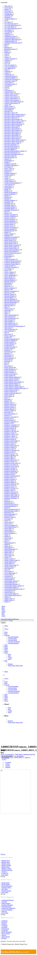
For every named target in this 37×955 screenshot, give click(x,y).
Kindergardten (8, 256)
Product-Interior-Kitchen (11, 383)
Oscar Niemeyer (9, 331)
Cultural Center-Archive (11, 93)
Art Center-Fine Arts (10, 23)
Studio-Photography (10, 549)
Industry (6, 232)
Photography (8, 355)
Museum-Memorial (9, 299)
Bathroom (7, 47)
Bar (5, 46)
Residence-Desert (9, 439)
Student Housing (9, 543)
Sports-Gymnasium (9, 525)
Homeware (7, 197)
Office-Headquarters (10, 318)
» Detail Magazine (6, 906)
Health (6, 189)
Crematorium (8, 90)
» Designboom (5, 929)
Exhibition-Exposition (10, 165)
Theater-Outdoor (9, 566)
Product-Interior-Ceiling (11, 378)
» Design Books (5, 884)
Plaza (5, 363)
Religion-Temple (9, 410)
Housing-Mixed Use (10, 222)
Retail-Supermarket (9, 514)
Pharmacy (7, 353)
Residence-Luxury (9, 453)
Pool (5, 364)
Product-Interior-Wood (10, 390)
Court (6, 87)
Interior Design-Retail (10, 251)
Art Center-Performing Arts (12, 28)
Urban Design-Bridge (10, 593)
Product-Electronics (9, 369)
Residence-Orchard (9, 468)
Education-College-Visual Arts (13, 141)
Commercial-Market (10, 77)
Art (5, 20)
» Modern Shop (5, 867)
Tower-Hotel (8, 571)
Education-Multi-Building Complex (14, 151)
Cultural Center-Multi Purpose (12, 101)
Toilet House (8, 568)
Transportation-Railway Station (13, 586)
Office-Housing (8, 320)
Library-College (8, 273)
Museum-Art (8, 292)
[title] (1, 388)
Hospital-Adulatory (9, 200)
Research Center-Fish (10, 417)
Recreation (7, 399)
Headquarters (8, 187)
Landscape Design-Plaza (11, 262)
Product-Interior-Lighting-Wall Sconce (15, 388)
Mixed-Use (7, 286)
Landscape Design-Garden (11, 261)
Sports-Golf (7, 523)
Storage (6, 539)
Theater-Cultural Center (11, 560)
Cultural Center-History (11, 98)
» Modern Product (6, 865)
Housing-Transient (9, 229)
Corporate (7, 85)
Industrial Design (9, 230)
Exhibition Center (9, 163)
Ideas (3, 608)
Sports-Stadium (8, 531)
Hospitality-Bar (8, 203)
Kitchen (6, 257)
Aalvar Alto (7, 7)
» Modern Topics (5, 863)
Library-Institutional (10, 275)
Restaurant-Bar (8, 503)
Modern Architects (9, 288)
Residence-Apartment (10, 426)
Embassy (6, 159)
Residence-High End (10, 445)
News (3, 609)
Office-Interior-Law (10, 323)
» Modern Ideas (5, 862)
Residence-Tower (9, 485)
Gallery (6, 176)
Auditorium (7, 34)
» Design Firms (5, 883)
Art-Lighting (7, 30)
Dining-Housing (9, 108)
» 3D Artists (4, 889)
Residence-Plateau (9, 472)
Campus (6, 57)
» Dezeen (3, 935)
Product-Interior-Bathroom (11, 377)
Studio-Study (8, 552)
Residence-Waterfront (10, 493)
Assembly (7, 33)
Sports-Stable (8, 530)
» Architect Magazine (7, 905)
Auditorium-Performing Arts (12, 42)
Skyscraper (7, 519)
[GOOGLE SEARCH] (1, 386)
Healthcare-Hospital (10, 192)
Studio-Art (7, 546)
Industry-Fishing (9, 234)
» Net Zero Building (6, 909)
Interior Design (8, 240)
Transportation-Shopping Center (13, 589)
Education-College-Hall (11, 127)
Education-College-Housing (12, 130)
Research (7, 415)
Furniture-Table (8, 175)
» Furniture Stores (6, 887)
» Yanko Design (5, 936)
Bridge (6, 50)
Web (3, 614)
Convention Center (9, 84)
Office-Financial (9, 316)
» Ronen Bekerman (6, 932)
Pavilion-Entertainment (10, 339)
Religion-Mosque (9, 409)
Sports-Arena (8, 522)
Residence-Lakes (9, 449)
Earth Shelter (8, 109)
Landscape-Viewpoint (10, 267)
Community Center (9, 81)
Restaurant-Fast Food (10, 504)
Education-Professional (10, 152)
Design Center (8, 106)
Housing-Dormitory (10, 219)
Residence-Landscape (10, 450)
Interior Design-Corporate (11, 245)
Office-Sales (7, 328)
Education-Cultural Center (11, 143)
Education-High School (11, 146)
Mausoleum (7, 283)
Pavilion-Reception (9, 347)
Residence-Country (9, 437)
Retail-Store (7, 512)
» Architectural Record (7, 900)
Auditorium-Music (9, 41)
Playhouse (7, 361)
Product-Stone (8, 394)
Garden (6, 178)
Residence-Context (9, 434)
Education (7, 111)
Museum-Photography (10, 302)
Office (6, 312)
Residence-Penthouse (10, 471)
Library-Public (8, 277)
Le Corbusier (8, 269)
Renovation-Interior (9, 414)
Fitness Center (8, 168)
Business (6, 52)
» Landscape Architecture (8, 908)
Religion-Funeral (9, 407)
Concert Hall (8, 82)
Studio (6, 544)
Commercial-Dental (9, 76)
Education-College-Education (12, 122)
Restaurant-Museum (10, 506)
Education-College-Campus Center (14, 120)
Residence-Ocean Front (11, 463)
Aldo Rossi (7, 11)
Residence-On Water (10, 464)
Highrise (6, 195)
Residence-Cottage (9, 436)
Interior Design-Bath (10, 242)
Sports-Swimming (9, 533)
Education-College (9, 113)
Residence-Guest (9, 444)
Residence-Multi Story (10, 460)
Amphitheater (8, 14)
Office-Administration (10, 315)
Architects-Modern (9, 19)
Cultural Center (8, 92)
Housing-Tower (8, 226)
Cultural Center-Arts (10, 95)
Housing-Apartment (10, 216)
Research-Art (8, 418)
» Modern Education (6, 870)
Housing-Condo (8, 218)
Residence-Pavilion (9, 469)
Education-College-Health (11, 128)
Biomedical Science (10, 49)
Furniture (7, 171)
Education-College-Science (12, 136)
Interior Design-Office (10, 248)
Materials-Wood (8, 281)
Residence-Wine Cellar (10, 495)
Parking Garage (8, 335)
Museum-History (9, 297)
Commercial (7, 74)
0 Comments (5, 758)
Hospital (6, 199)
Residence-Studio (9, 482)
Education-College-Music (11, 133)
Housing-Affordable (10, 214)
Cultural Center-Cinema (11, 97)
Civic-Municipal (9, 68)
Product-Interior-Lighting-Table (13, 386)
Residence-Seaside (9, 479)
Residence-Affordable (10, 425)
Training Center (8, 578)
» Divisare (4, 938)
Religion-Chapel (9, 404)
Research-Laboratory (10, 421)
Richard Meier (8, 515)
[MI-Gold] (7, 6)
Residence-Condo (9, 433)
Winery (6, 601)
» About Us (4, 871)
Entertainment (8, 160)
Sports (6, 520)
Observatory (7, 310)
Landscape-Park (8, 265)
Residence (7, 423)
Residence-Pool (8, 474)
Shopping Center (9, 517)
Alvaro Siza (7, 12)
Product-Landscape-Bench (11, 393)
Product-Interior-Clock (10, 380)
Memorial (7, 285)
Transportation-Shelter (10, 587)
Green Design (8, 184)
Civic (5, 63)
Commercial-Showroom (11, 79)
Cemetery (7, 60)
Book (3, 612)
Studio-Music (8, 547)
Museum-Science (9, 304)
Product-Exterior (9, 371)
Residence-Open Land (10, 466)
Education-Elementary (10, 144)
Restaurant (7, 501)
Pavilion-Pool (8, 345)
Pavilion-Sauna (8, 348)
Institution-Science (9, 238)
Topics (3, 611)
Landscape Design (9, 259)
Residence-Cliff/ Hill (10, 431)
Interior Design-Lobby (10, 246)
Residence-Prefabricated (11, 476)
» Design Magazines (6, 886)
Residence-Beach (9, 428)
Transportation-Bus (9, 582)
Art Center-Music (9, 27)
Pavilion (6, 337)
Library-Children (9, 272)
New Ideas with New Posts (10, 952)
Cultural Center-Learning (11, 100)
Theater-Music (8, 563)
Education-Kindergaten (11, 148)
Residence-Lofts (9, 452)
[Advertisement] (18, 834)
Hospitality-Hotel (9, 208)
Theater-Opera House (10, 565)
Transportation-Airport (10, 581)
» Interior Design (5, 903)
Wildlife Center (8, 600)
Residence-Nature (9, 461)
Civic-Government (9, 66)
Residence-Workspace (10, 498)
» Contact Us (4, 873)
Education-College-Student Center (14, 140)
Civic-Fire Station (9, 65)
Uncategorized (8, 590)
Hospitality (7, 202)
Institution (7, 235)
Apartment (7, 15)
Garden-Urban (8, 179)
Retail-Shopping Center (11, 511)
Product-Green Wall (10, 374)
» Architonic (4, 925)
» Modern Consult (6, 868)
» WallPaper (4, 921)
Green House (8, 186)
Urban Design (8, 592)
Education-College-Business (12, 119)
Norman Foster (8, 308)
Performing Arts (8, 351)
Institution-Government (11, 237)
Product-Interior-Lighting (11, 385)
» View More (4, 875)
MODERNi (20, 756)
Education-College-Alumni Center (14, 114)
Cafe (5, 55)
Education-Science (9, 157)
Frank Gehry (8, 170)
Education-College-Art (10, 117)
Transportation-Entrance (11, 584)
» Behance (4, 924)
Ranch (6, 398)
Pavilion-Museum (9, 343)
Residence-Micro (9, 457)
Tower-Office (8, 574)
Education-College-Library (12, 132)
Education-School (9, 156)
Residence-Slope (9, 480)
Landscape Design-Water (11, 264)
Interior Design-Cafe (10, 243)
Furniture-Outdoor (9, 173)
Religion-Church (9, 406)
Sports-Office (8, 528)
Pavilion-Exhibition (9, 340)
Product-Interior (8, 375)
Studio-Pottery (8, 550)
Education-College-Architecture (13, 116)
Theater (6, 557)
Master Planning (9, 278)
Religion (6, 401)
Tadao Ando (7, 555)
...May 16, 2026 (24, 952)
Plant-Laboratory (9, 358)
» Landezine (4, 930)
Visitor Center (8, 598)
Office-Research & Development (13, 326)
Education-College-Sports (11, 138)
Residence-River (9, 477)
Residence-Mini (8, 458)
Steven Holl (7, 538)
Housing (6, 213)
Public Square (8, 396)
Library (6, 270)
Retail (6, 507)
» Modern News (5, 860)
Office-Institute (8, 321)
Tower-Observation (9, 573)
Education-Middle (9, 149)
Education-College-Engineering (13, 124)
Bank (5, 44)
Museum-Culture (9, 294)
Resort (6, 500)
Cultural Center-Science (11, 103)
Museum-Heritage (9, 296)
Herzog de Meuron (9, 194)
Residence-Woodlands (10, 496)
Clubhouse (7, 71)
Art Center (7, 22)
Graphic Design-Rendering (12, 183)
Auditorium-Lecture (10, 36)
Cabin (6, 54)
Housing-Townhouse (10, 227)
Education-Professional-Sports (12, 154)
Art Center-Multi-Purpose (11, 25)
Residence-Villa (8, 490)
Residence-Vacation (10, 488)
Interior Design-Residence (11, 249)
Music (6, 307)
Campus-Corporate (9, 58)
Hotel (5, 211)
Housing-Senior (8, 224)
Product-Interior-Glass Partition (13, 382)
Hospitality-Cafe (9, 205)
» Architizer (4, 927)
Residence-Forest (9, 442)
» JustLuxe (4, 911)
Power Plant (7, 366)
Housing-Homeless (9, 221)
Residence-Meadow (10, 455)
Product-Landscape (9, 391)
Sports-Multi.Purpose (10, 527)
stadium (6, 536)
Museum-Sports (8, 305)
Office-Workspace (9, 329)
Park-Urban (7, 334)
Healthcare (7, 191)
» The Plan (4, 902)
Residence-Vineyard (10, 492)
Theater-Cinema (8, 558)
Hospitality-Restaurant (10, 210)
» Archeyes (4, 922)
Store (5, 541)
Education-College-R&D (11, 135)
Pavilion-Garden (9, 342)
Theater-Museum (9, 562)
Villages (6, 597)
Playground (7, 359)
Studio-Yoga (7, 554)
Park (5, 332)
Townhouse (7, 576)
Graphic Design (8, 181)
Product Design (8, 367)
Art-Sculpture (8, 31)
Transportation (8, 579)
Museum (6, 289)
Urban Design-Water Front (11, 595)
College (6, 73)
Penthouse (7, 350)
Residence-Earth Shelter (11, 441)
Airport (6, 9)
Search (3, 616)
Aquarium (7, 17)
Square (6, 535)
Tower (6, 570)
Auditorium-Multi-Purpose (11, 39)
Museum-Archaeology (10, 291)
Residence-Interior (9, 447)
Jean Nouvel (7, 254)
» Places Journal (5, 933)
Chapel (6, 62)
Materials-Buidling (9, 280)
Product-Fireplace (9, 372)
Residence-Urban (9, 487)
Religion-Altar (8, 402)
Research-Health (9, 420)
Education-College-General (12, 125)
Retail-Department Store (11, 509)
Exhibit (6, 162)
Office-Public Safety (10, 324)
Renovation (7, 412)
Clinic (6, 70)
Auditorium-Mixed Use (11, 38)
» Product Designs (6, 890)
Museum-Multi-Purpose (11, 300)
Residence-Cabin (9, 429)
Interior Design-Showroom (12, 253)
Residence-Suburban (10, 484)
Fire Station (7, 167)
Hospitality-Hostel (9, 206)
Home (3, 606)
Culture (6, 105)
